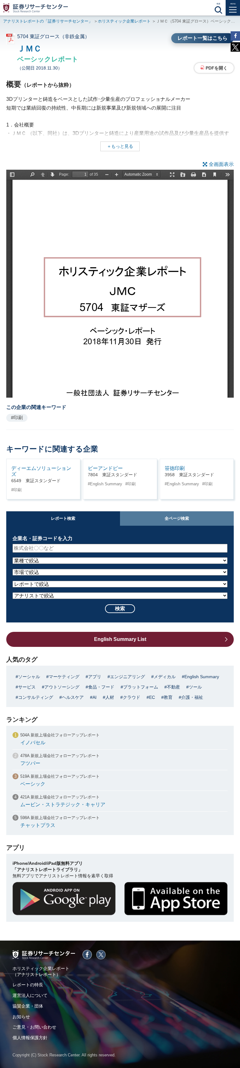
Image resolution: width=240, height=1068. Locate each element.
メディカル (165, 676)
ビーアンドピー (105, 468)
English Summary (106, 484)
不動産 (173, 686)
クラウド (131, 697)
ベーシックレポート (47, 59)
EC (152, 697)
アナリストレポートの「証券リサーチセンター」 (47, 21)
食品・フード (101, 686)
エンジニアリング (127, 676)
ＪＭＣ (29, 48)
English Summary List (120, 639)
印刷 (17, 490)
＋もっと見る (120, 146)
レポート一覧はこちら (203, 38)
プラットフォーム (140, 686)
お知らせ (21, 1016)
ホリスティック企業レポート (124, 21)
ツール (195, 686)
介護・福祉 (192, 697)
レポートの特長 (27, 984)
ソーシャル (29, 676)
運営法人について (30, 995)
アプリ (94, 676)
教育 (168, 697)
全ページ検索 (177, 518)
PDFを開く (217, 67)
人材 (109, 697)
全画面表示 (221, 164)
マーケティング (64, 676)
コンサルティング (35, 697)
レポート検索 (63, 518)
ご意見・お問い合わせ (34, 1026)
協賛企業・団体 (27, 1006)
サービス (27, 686)
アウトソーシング (61, 686)
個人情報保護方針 (30, 1037)
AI (94, 697)
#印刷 (17, 417)
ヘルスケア (73, 697)
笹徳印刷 (175, 468)
